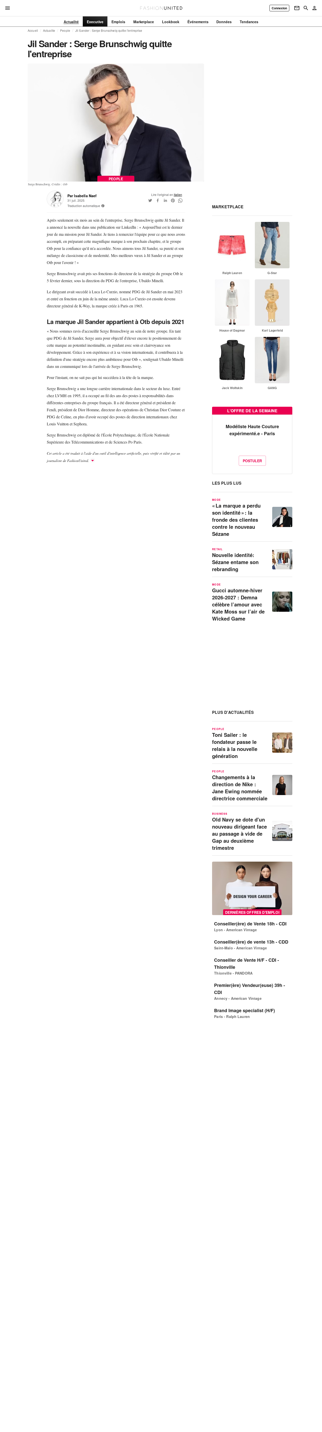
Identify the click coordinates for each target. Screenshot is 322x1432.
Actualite (49, 30)
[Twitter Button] (150, 200)
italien (178, 194)
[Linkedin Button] (165, 200)
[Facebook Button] (158, 200)
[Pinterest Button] (173, 200)
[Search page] (305, 8)
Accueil (33, 30)
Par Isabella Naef (82, 195)
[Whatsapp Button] (180, 200)
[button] (102, 205)
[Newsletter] (296, 8)
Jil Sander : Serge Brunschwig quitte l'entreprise (108, 30)
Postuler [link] (252, 460)
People (65, 30)
